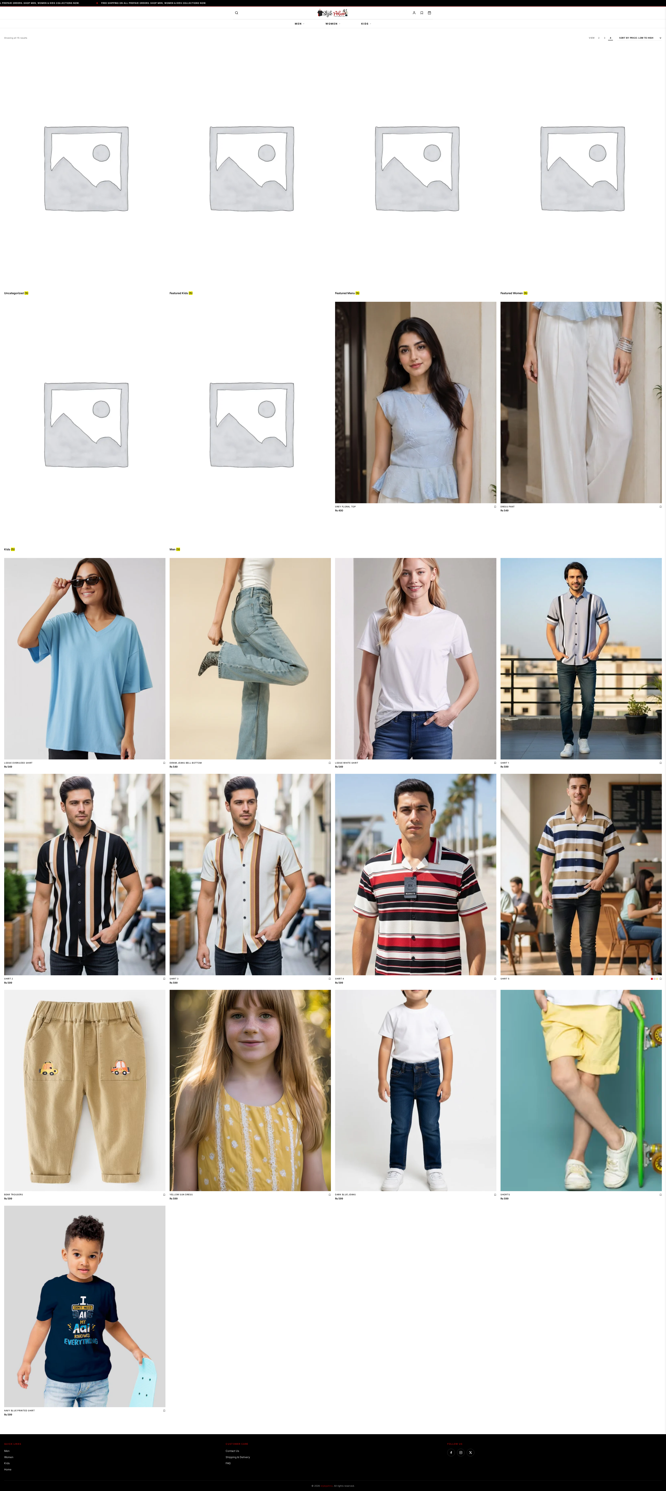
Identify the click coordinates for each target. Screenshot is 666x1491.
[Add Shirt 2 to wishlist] (164, 978)
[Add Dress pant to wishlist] (660, 506)
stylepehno (327, 1485)
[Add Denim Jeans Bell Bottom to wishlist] (329, 763)
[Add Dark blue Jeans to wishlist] (495, 1194)
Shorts (505, 1194)
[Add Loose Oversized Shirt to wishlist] (164, 763)
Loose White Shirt (346, 763)
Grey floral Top (345, 506)
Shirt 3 (174, 978)
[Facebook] (451, 1452)
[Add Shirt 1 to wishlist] (660, 763)
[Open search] (236, 12)
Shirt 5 (505, 978)
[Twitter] (470, 1452)
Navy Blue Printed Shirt (19, 1410)
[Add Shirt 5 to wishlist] (660, 978)
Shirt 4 (339, 978)
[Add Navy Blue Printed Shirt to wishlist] (164, 1410)
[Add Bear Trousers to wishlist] (164, 1194)
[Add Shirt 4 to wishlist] (495, 978)
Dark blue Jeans (345, 1194)
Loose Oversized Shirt (18, 763)
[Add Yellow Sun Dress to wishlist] (329, 1194)
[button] (10, 1481)
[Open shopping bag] (429, 12)
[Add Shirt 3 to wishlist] (329, 978)
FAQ (228, 1463)
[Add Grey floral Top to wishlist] (495, 506)
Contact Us (232, 1451)
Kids (365, 23)
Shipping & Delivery (238, 1457)
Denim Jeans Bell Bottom (186, 763)
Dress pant (508, 506)
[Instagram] (461, 1452)
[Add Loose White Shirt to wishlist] (495, 763)
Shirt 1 (505, 763)
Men (298, 23)
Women (332, 23)
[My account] (414, 12)
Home (7, 1469)
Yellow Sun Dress (181, 1194)
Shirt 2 (8, 978)
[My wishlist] (421, 12)
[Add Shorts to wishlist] (660, 1194)
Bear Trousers (13, 1194)
